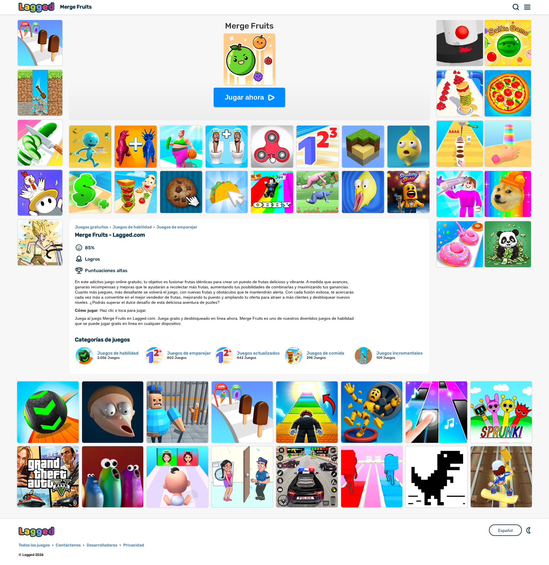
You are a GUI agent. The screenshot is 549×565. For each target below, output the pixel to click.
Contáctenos (68, 545)
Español (505, 530)
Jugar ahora (244, 97)
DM (529, 530)
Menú (527, 7)
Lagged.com (37, 531)
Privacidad (133, 545)
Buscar (516, 7)
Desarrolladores (102, 545)
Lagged (37, 7)
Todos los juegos (34, 545)
